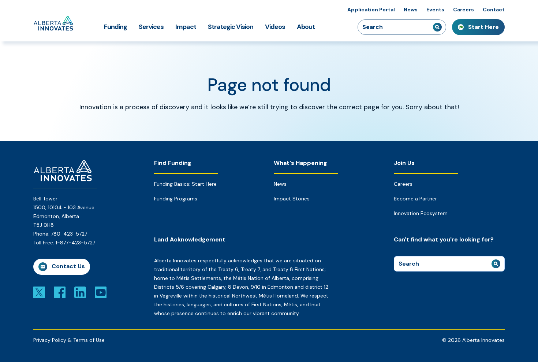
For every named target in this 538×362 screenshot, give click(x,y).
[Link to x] (39, 292)
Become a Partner (415, 198)
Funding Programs (175, 198)
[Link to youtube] (101, 292)
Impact (185, 26)
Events (435, 9)
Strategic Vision (230, 26)
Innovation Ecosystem (421, 213)
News (411, 9)
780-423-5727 (69, 233)
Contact (494, 9)
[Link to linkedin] (80, 292)
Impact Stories (292, 198)
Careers (463, 9)
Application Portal (371, 9)
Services (151, 26)
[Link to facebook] (60, 292)
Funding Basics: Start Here (185, 184)
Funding (115, 26)
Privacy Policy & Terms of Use (69, 340)
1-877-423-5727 (75, 242)
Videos (275, 26)
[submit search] (437, 27)
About (306, 26)
